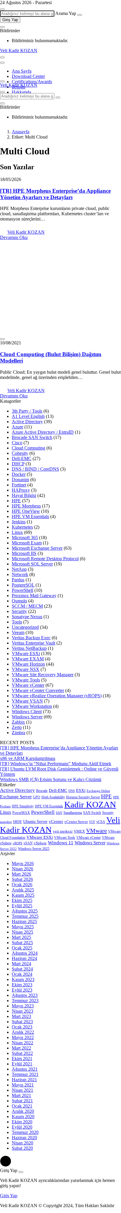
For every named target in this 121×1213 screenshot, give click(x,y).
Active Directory (27, 421)
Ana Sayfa (21, 71)
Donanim (20, 479)
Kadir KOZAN (90, 804)
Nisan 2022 (22, 1042)
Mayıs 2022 (23, 1037)
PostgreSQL (23, 584)
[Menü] (2, 57)
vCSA (100, 822)
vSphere (40, 843)
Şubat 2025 (22, 942)
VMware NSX (25, 669)
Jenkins (19, 521)
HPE (16, 500)
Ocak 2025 (22, 947)
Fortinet (19, 484)
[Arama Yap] (2, 9)
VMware (96, 830)
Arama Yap (65, 13)
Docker (19, 474)
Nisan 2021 (22, 1090)
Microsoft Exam (27, 542)
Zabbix (18, 722)
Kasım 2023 (23, 979)
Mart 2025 (21, 937)
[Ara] (79, 15)
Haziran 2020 (24, 1137)
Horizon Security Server (83, 797)
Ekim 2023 (22, 984)
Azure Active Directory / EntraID (43, 432)
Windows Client (27, 711)
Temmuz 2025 (25, 916)
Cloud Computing (28, 447)
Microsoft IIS (24, 553)
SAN (59, 812)
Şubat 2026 (22, 879)
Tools (17, 621)
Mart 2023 (21, 1016)
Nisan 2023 (22, 1011)
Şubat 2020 (22, 1148)
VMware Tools (26, 679)
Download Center (28, 76)
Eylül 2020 (22, 1127)
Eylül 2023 (22, 990)
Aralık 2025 (23, 889)
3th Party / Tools (27, 411)
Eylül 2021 (22, 1063)
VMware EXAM (28, 658)
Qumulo (19, 600)
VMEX (79, 831)
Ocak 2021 (22, 1105)
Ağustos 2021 (25, 1069)
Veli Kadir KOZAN (18, 50)
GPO (36, 797)
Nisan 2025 (22, 932)
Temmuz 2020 (25, 1132)
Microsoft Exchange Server (37, 548)
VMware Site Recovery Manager (42, 674)
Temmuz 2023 (25, 1000)
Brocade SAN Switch (32, 437)
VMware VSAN (27, 700)
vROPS (17, 843)
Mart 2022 (21, 1047)
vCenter (56, 821)
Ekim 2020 (22, 1121)
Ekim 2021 (22, 1058)
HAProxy (21, 490)
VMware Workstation (32, 706)
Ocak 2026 (22, 884)
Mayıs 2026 (23, 863)
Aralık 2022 (23, 1032)
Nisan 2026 (22, 868)
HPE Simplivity (23, 806)
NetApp (19, 569)
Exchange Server (16, 796)
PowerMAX (21, 813)
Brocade (42, 791)
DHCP (18, 463)
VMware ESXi (26, 653)
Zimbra (18, 732)
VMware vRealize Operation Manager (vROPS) (57, 695)
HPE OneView (26, 511)
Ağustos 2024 (25, 953)
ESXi (80, 790)
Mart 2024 (21, 963)
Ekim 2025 (22, 900)
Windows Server (27, 716)
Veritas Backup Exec (31, 637)
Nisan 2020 (22, 1142)
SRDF (17, 822)
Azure (17, 426)
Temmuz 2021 (25, 1074)
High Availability (53, 797)
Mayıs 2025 (23, 926)
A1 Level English (28, 416)
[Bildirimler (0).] (2, 27)
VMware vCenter (28, 685)
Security (19, 611)
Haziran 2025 (24, 921)
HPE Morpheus (26, 505)
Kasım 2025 (23, 895)
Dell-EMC (21, 458)
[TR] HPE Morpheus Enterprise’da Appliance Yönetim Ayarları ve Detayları (55, 194)
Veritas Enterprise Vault (33, 642)
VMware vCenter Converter (38, 690)
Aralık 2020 (23, 1111)
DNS (71, 790)
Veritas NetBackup (29, 648)
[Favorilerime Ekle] (2, 339)
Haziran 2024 (24, 958)
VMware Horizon (28, 664)
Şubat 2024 (22, 968)
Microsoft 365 (25, 537)
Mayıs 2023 (23, 1005)
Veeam (18, 632)
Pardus (18, 579)
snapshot (6, 822)
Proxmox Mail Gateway (34, 595)
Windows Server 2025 (33, 849)
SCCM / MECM (27, 606)
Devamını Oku (14, 237)
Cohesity (20, 453)
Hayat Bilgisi (24, 495)
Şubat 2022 (22, 1053)
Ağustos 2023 (25, 995)
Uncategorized (25, 627)
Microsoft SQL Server (32, 563)
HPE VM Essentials (30, 516)
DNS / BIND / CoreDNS (35, 469)
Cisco (17, 442)
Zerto (17, 727)
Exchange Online (98, 790)
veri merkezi (63, 831)
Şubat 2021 (22, 1100)
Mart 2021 (21, 1095)
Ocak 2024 (22, 974)
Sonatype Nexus (27, 616)
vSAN (28, 843)
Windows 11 (60, 842)
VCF (92, 822)
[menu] (2, 63)
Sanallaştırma (72, 813)
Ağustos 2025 (25, 910)
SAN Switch (92, 813)
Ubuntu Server (35, 821)
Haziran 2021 (24, 1079)
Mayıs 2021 (23, 1084)
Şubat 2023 (22, 1021)
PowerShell (22, 590)
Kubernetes (22, 527)
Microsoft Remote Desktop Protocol (45, 558)
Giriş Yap (10, 20)
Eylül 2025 (22, 905)
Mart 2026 (21, 874)
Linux (17, 532)
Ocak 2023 (22, 1026)
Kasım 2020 (23, 1116)
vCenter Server (76, 821)
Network (20, 574)
